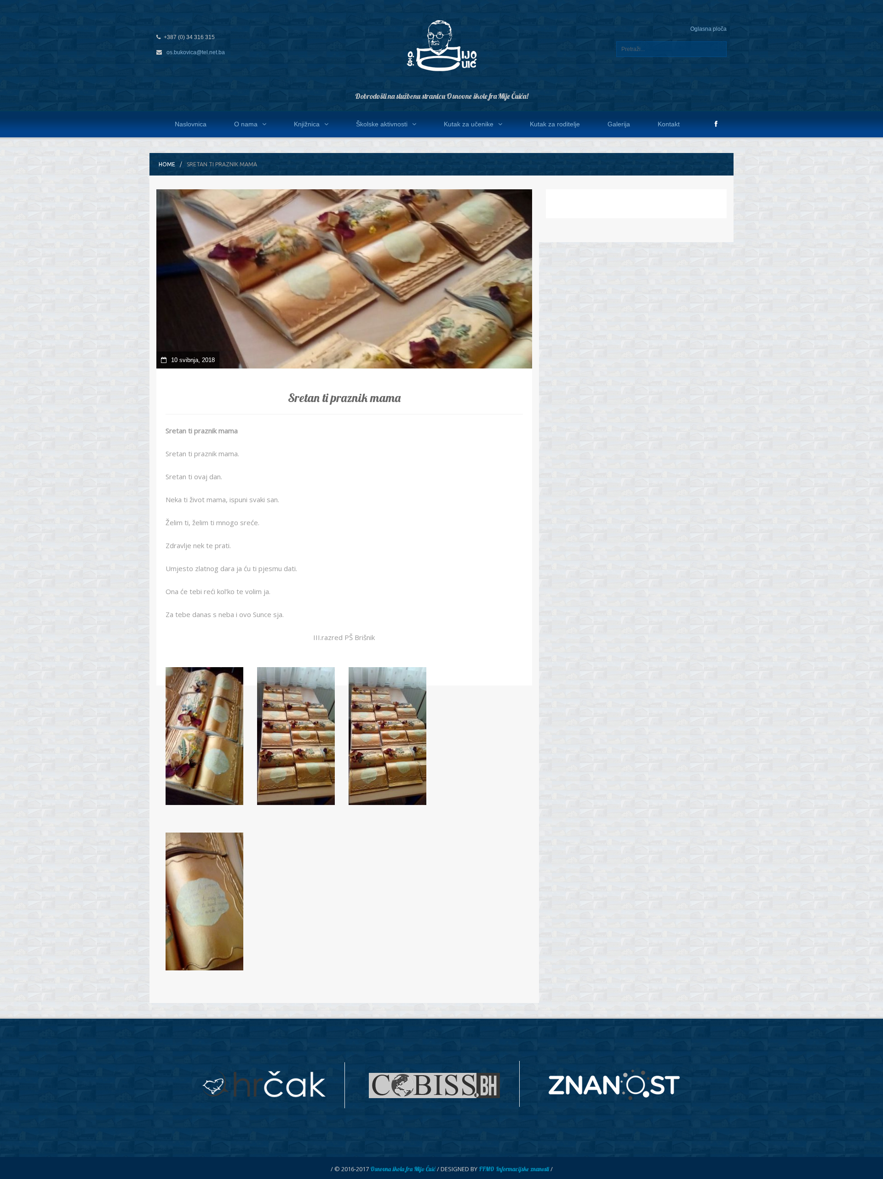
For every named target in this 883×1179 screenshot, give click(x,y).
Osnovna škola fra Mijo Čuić (403, 1169)
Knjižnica (307, 124)
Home (167, 164)
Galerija (619, 124)
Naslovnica (190, 124)
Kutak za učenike (468, 124)
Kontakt (669, 124)
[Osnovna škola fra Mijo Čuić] (441, 45)
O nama (246, 124)
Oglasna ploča (708, 29)
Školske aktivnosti (381, 124)
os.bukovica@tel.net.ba (195, 52)
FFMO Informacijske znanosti (514, 1169)
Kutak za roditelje (555, 124)
